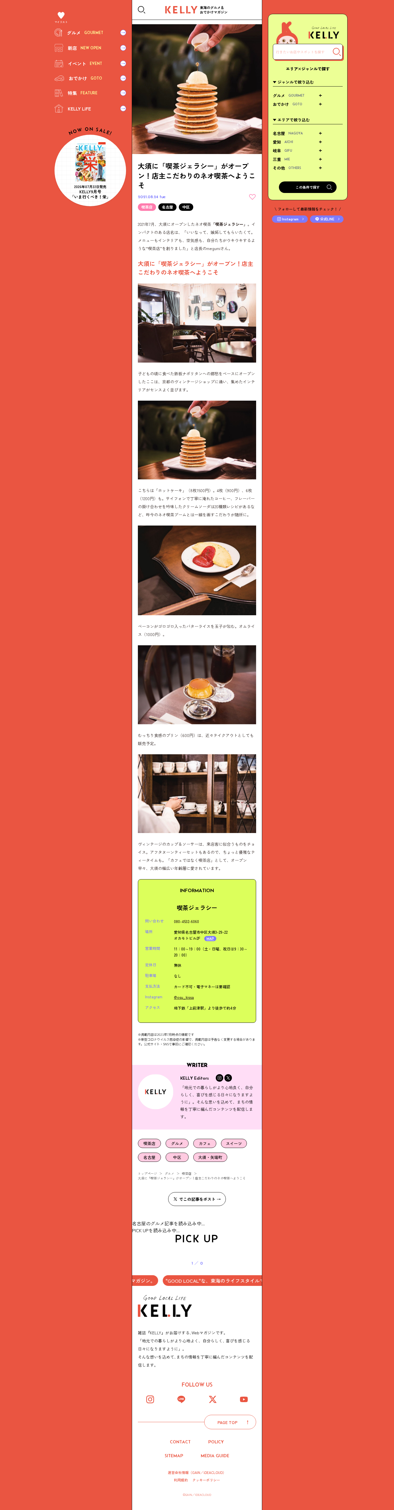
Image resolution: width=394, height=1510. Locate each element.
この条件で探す (308, 187)
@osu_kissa (184, 997)
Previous (159, 1259)
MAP (210, 938)
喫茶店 (187, 1173)
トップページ (147, 1173)
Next (234, 1259)
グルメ (169, 1173)
